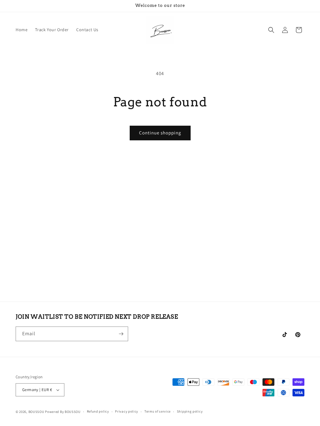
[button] (271, 30)
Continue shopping (160, 133)
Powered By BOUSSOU (63, 411)
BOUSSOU (36, 411)
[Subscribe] (121, 334)
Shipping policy (190, 411)
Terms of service (157, 411)
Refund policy (98, 411)
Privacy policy (126, 411)
